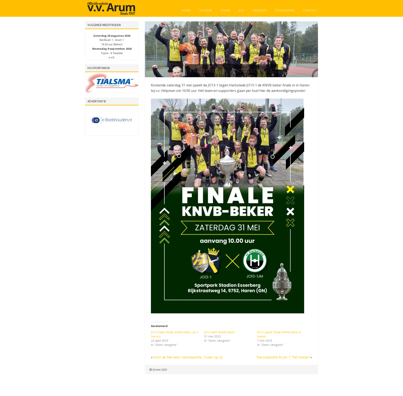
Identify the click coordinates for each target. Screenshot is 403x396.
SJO (241, 10)
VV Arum (205, 10)
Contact (310, 10)
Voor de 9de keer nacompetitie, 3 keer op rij (187, 357)
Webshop (259, 10)
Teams (225, 10)
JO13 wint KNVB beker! (219, 332)
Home (186, 10)
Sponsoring (285, 10)
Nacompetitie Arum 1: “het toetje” (283, 357)
